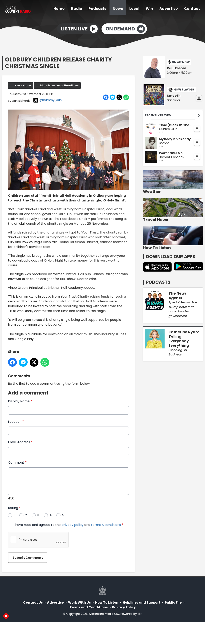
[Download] (199, 98)
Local (134, 8)
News (118, 8)
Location (16, 421)
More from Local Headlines (59, 85)
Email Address (20, 442)
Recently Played (158, 115)
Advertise (168, 8)
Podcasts (97, 8)
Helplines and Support (141, 602)
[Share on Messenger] (112, 97)
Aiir (140, 614)
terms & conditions (106, 524)
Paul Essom (176, 68)
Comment (17, 462)
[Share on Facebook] (106, 97)
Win (149, 8)
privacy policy (72, 524)
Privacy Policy (124, 607)
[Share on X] (119, 97)
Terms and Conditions (88, 607)
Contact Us (33, 602)
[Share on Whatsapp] (126, 97)
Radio (76, 8)
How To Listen (106, 602)
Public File (173, 602)
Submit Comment (27, 557)
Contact (192, 8)
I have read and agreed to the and (69, 524)
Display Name (20, 401)
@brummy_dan (50, 100)
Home (59, 8)
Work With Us (79, 602)
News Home (22, 85)
